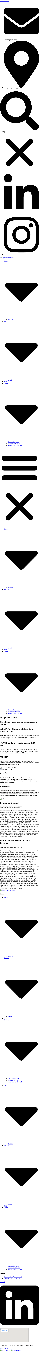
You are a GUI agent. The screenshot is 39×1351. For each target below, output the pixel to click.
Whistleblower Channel (15, 445)
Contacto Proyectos (13, 442)
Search (2, 132)
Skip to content (4, 1)
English (8, 1348)
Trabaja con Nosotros (14, 443)
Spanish (8, 1350)
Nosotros (10, 319)
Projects (10, 380)
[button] (19, 111)
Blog (5, 381)
